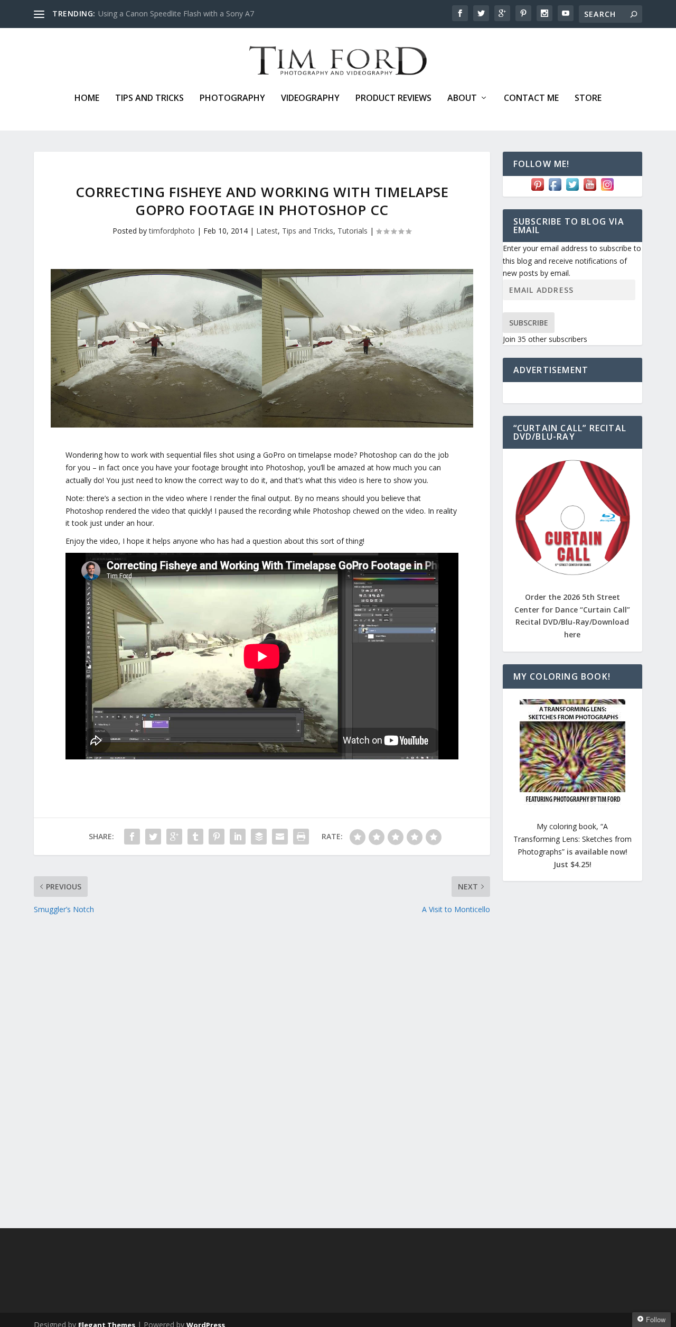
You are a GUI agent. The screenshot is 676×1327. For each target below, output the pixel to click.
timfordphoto (172, 231)
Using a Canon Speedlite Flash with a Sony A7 (176, 13)
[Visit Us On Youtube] (589, 190)
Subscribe (528, 323)
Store (588, 99)
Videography (310, 99)
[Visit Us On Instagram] (607, 190)
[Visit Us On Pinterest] (537, 190)
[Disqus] (262, 1072)
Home (86, 99)
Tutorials (352, 231)
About (462, 99)
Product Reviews (393, 99)
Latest (267, 231)
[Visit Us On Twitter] (572, 190)
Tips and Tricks (149, 99)
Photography (232, 99)
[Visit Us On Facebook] (555, 190)
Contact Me (531, 99)
